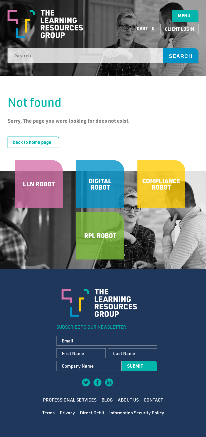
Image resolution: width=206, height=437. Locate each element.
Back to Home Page (32, 142)
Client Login (179, 29)
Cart (145, 28)
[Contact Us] (120, 386)
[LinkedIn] (109, 382)
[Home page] (45, 24)
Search (180, 56)
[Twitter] (85, 382)
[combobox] (85, 55)
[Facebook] (97, 382)
